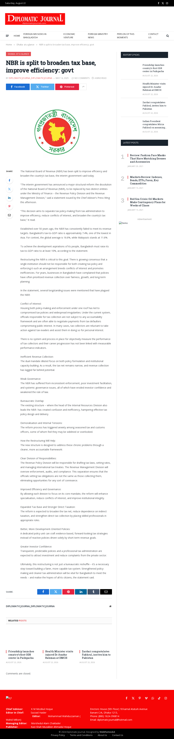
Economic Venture (69, 35)
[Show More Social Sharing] (83, 87)
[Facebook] (9, 180)
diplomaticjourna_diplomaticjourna (30, 78)
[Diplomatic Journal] (35, 19)
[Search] (167, 36)
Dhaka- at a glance (18, 54)
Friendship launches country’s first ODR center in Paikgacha (21, 654)
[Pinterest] (9, 206)
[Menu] (7, 35)
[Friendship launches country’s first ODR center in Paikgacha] (22, 638)
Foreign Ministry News (98, 35)
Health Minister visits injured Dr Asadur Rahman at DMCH (59, 654)
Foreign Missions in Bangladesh (35, 35)
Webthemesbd (107, 731)
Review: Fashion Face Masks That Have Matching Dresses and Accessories (148, 158)
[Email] (9, 215)
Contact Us (153, 35)
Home (17, 35)
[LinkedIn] (9, 197)
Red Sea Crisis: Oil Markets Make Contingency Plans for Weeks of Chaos (148, 202)
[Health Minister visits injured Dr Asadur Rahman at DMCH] (59, 638)
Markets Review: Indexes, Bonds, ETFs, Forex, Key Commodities (146, 180)
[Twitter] (9, 189)
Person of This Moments (126, 35)
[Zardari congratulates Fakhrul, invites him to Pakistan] (96, 638)
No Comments (82, 78)
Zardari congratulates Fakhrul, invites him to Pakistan (96, 654)
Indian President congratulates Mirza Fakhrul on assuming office (154, 124)
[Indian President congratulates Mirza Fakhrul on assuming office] (130, 125)
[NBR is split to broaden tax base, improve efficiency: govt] (59, 129)
